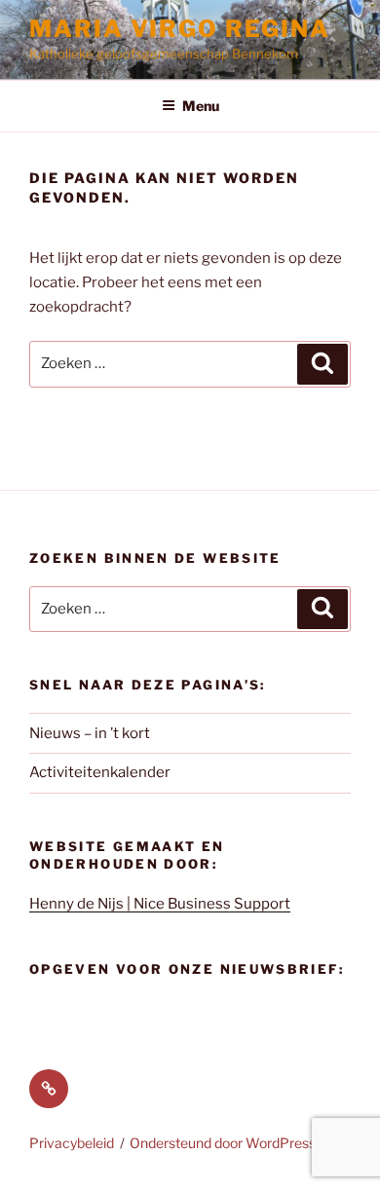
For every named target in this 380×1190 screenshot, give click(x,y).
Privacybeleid (71, 1142)
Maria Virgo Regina (179, 29)
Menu (200, 105)
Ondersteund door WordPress (223, 1142)
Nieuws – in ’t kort (89, 733)
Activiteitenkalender (100, 772)
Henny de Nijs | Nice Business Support (159, 903)
